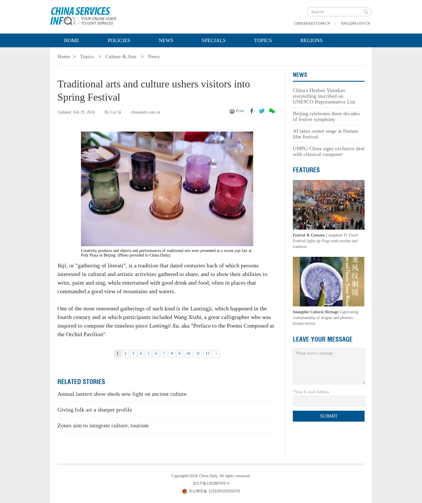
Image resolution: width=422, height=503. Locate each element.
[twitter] (262, 111)
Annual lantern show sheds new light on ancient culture (122, 394)
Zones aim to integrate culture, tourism (103, 425)
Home (71, 40)
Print (240, 111)
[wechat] (272, 111)
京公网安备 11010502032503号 (214, 491)
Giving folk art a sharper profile (94, 409)
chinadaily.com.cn (312, 23)
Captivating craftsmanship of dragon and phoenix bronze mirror (325, 318)
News (166, 40)
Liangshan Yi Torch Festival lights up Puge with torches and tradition (325, 241)
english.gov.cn (355, 23)
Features (306, 170)
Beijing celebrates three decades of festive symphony (326, 116)
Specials (214, 40)
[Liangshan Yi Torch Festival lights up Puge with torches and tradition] (329, 204)
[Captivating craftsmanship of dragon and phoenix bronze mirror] (329, 281)
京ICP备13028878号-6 (211, 483)
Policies (119, 40)
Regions (311, 40)
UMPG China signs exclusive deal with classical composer (329, 151)
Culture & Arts (120, 56)
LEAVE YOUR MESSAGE (323, 339)
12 (208, 353)
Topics (263, 40)
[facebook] (252, 111)
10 (188, 353)
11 (198, 353)
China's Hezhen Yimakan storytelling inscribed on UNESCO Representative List (324, 96)
